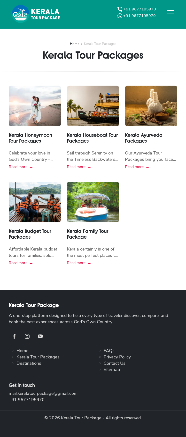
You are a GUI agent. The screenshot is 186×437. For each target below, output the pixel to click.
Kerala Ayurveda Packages (144, 138)
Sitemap (112, 369)
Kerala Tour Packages (38, 357)
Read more (18, 167)
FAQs (109, 351)
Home (74, 43)
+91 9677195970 (27, 400)
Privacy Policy (117, 357)
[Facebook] (14, 336)
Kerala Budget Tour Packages (30, 234)
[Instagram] (27, 336)
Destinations (28, 363)
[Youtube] (39, 336)
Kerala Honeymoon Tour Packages (30, 138)
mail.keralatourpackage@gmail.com (43, 393)
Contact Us (114, 363)
